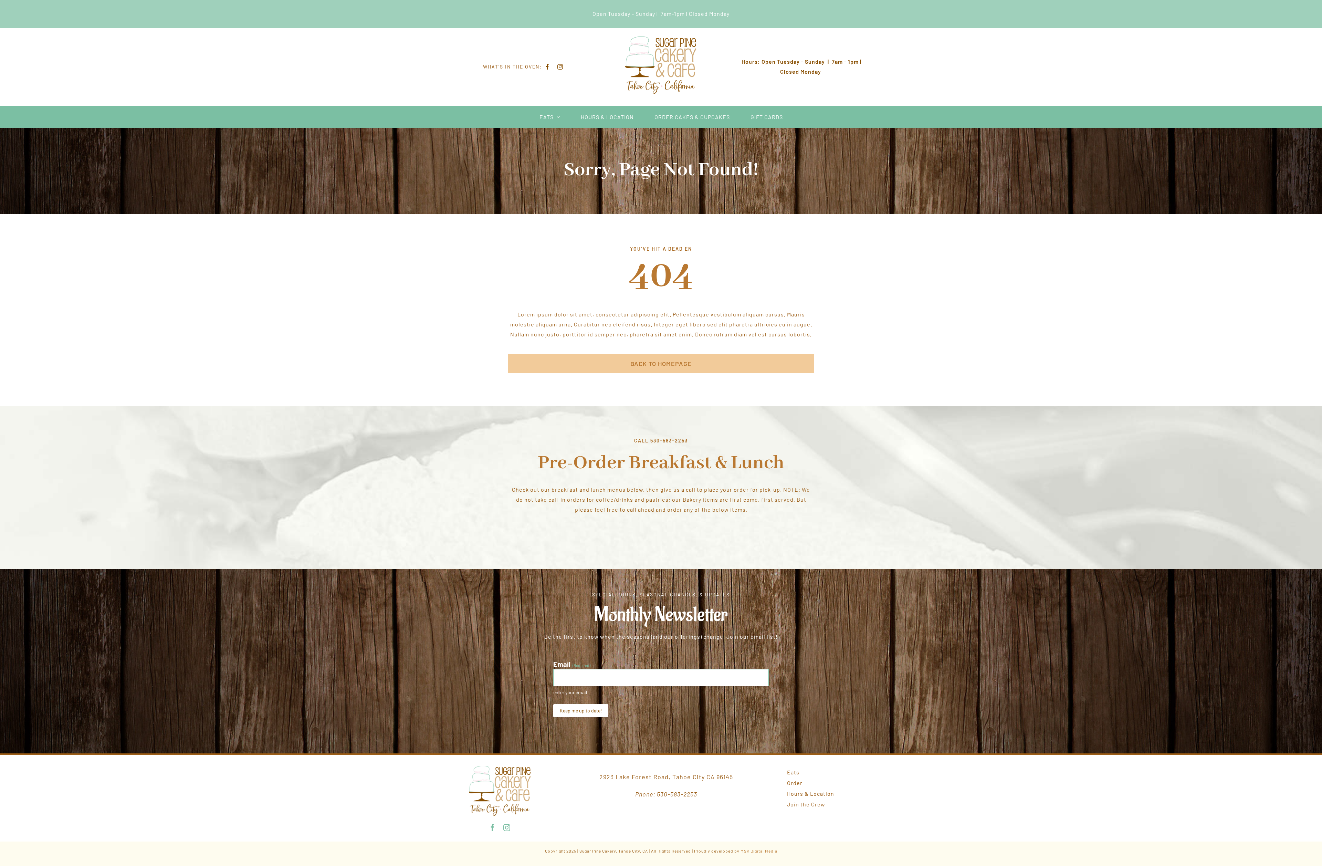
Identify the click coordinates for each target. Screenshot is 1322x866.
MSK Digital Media (759, 850)
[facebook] (547, 67)
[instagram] (560, 67)
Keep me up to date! (581, 710)
